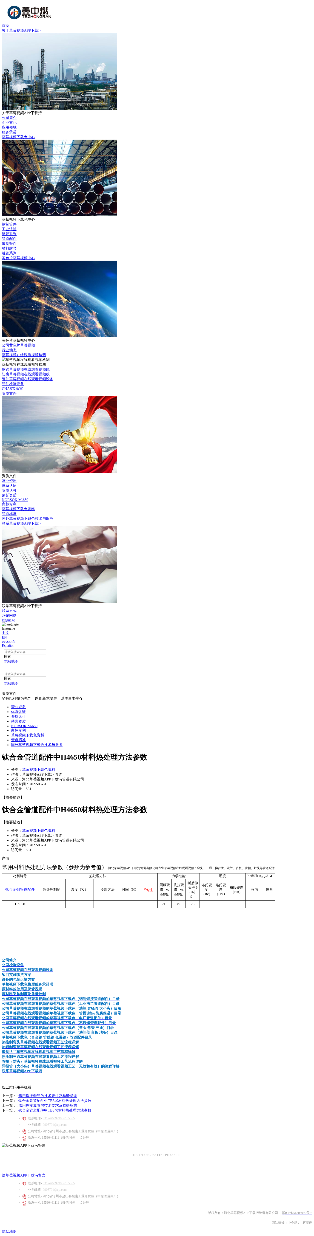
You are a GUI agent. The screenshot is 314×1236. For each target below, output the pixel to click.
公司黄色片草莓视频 (18, 345)
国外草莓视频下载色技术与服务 (27, 519)
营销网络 (9, 615)
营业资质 (9, 481)
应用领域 (9, 127)
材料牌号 (9, 248)
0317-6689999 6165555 (59, 1118)
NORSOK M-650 (15, 500)
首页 (5, 26)
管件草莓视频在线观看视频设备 (27, 379)
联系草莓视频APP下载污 (22, 523)
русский (8, 641)
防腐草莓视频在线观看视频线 (26, 374)
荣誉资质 (9, 495)
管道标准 (9, 514)
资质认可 (9, 490)
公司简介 (9, 118)
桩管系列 (9, 253)
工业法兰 (9, 229)
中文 (5, 633)
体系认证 (9, 485)
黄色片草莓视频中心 (18, 258)
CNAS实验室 (12, 389)
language (8, 620)
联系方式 (9, 611)
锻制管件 (9, 243)
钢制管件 (9, 224)
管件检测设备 (13, 384)
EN (4, 637)
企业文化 (9, 122)
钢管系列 (9, 234)
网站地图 (9, 1231)
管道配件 (9, 239)
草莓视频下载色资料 (18, 509)
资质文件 (9, 393)
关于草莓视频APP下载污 (22, 30)
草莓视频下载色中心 (18, 137)
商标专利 (9, 504)
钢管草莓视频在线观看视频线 (26, 369)
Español (8, 646)
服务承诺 (9, 132)
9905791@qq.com (55, 1124)
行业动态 (9, 350)
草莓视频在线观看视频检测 (24, 355)
